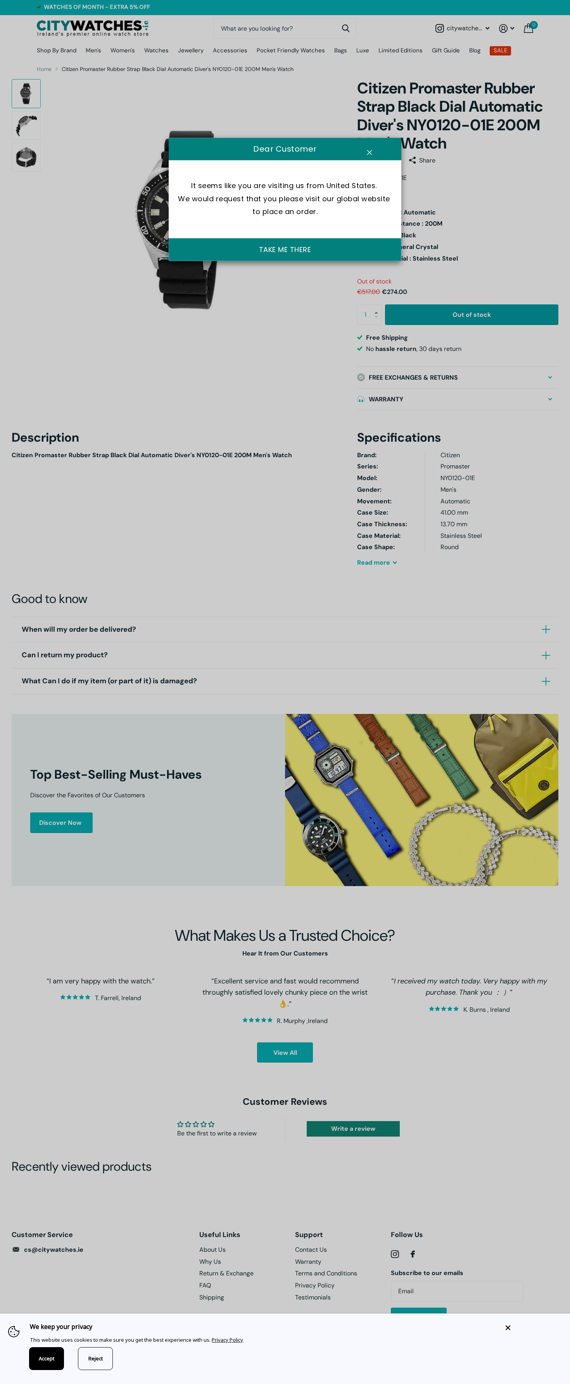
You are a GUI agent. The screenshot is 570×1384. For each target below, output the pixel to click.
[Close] (532, 1327)
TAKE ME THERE (285, 249)
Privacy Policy (227, 1339)
